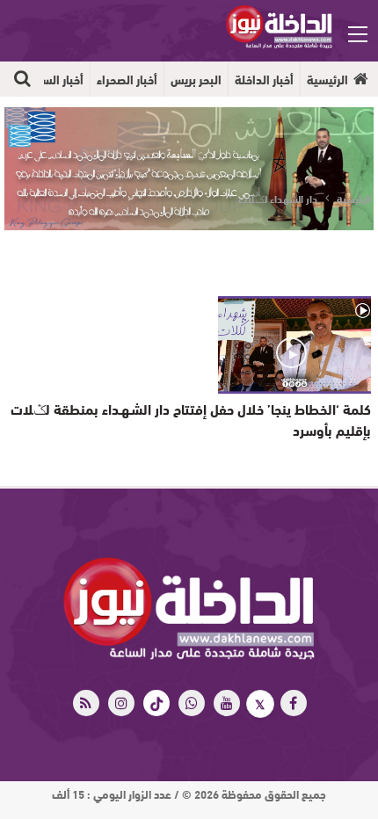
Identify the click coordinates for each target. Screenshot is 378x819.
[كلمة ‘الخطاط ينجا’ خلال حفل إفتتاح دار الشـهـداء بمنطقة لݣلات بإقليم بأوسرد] (294, 345)
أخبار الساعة (54, 79)
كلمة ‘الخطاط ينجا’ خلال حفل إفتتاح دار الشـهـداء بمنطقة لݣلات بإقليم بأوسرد (191, 418)
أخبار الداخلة (264, 79)
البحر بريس (196, 79)
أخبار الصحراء (127, 79)
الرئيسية (327, 79)
